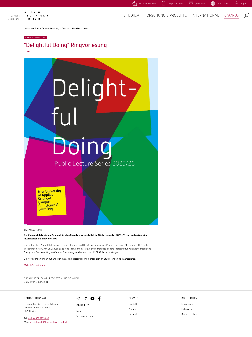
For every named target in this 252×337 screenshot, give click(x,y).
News (85, 28)
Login (243, 3)
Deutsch (221, 3)
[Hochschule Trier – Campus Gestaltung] (26, 15)
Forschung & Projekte (166, 15)
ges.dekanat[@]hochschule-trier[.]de (48, 322)
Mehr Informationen (34, 265)
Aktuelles (76, 28)
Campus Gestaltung (50, 28)
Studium (132, 15)
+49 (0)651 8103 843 (38, 318)
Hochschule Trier (31, 28)
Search (246, 15)
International (205, 15)
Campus (231, 15)
